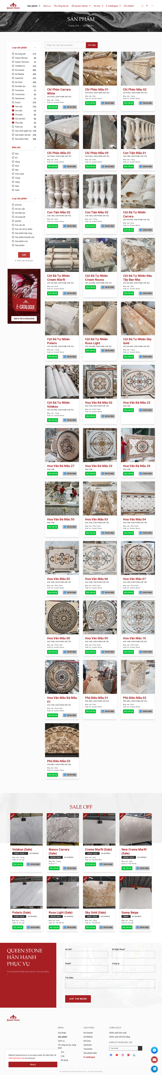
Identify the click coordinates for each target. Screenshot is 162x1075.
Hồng (17, 162)
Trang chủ (73, 25)
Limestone (25, 94)
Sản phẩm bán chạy (23, 233)
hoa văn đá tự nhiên (23, 229)
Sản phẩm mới (21, 241)
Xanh (17, 190)
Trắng (17, 178)
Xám (17, 186)
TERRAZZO (25, 66)
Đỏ (16, 158)
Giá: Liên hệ (52, 107)
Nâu (16, 170)
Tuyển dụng (63, 1060)
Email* (68, 963)
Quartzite (25, 78)
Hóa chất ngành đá (25, 131)
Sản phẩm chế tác (25, 135)
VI (147, 5)
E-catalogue (89, 1057)
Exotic (25, 102)
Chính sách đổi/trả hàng (119, 1037)
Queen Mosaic (25, 58)
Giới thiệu (62, 1033)
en (152, 5)
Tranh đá (25, 127)
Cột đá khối (25, 119)
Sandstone (25, 98)
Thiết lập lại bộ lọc (25, 261)
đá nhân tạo (20, 213)
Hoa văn (25, 106)
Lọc (24, 255)
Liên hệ (61, 1056)
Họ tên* (68, 949)
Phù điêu (25, 123)
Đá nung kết (25, 54)
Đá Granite (25, 70)
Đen (17, 153)
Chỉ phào (25, 114)
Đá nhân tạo (25, 86)
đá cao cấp (20, 209)
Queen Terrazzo (25, 62)
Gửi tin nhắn (78, 999)
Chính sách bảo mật (117, 1033)
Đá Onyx (25, 82)
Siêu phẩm (19, 245)
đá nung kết (20, 217)
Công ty (115, 963)
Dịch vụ (61, 1041)
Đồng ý (33, 1064)
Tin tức (61, 1052)
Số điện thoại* (118, 949)
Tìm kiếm (92, 45)
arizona (18, 205)
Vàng (17, 182)
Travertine (25, 90)
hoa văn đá (20, 225)
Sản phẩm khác (25, 139)
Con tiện (25, 110)
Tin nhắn (69, 977)
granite (18, 221)
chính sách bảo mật (16, 1058)
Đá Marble (25, 74)
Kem (17, 166)
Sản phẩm (88, 25)
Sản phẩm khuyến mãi (24, 237)
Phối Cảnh (19, 174)
